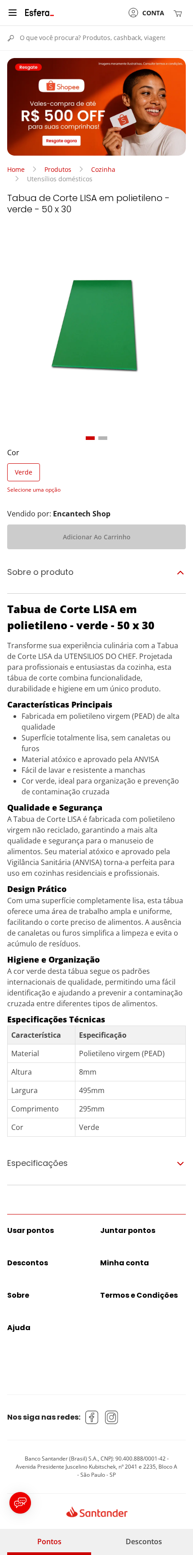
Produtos (57, 169)
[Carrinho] (179, 12)
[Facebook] (92, 1417)
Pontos (49, 1541)
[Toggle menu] (12, 12)
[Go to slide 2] (102, 438)
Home (16, 169)
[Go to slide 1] (90, 438)
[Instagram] (112, 1417)
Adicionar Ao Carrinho (97, 537)
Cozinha (103, 169)
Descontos (144, 1541)
